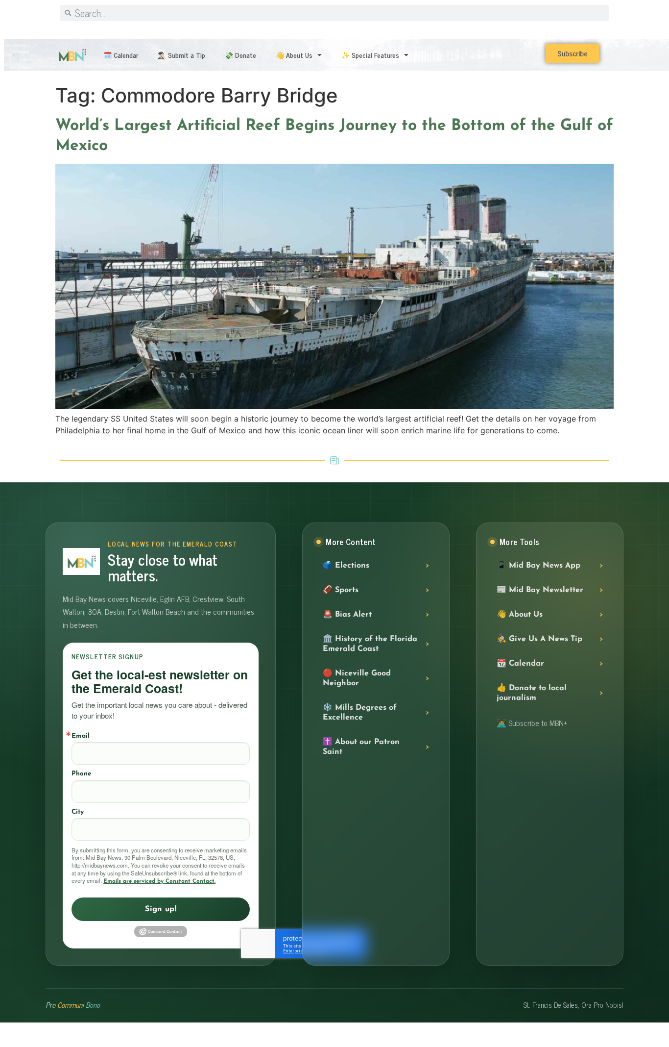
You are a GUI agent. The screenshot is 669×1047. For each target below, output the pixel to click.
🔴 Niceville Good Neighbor (357, 678)
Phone (81, 774)
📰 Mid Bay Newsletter (540, 590)
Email (81, 736)
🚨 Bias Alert (347, 615)
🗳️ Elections (346, 566)
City (78, 812)
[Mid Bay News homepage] (81, 561)
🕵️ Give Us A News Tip (539, 639)
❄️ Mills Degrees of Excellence (360, 713)
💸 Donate (240, 54)
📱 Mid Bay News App (538, 566)
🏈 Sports (340, 590)
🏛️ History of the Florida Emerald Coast (370, 644)
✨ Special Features (370, 54)
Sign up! (160, 909)
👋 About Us (294, 54)
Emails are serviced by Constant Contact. (159, 881)
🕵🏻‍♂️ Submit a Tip (181, 54)
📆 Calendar (520, 664)
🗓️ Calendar (120, 54)
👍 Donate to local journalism (532, 693)
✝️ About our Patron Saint (361, 747)
